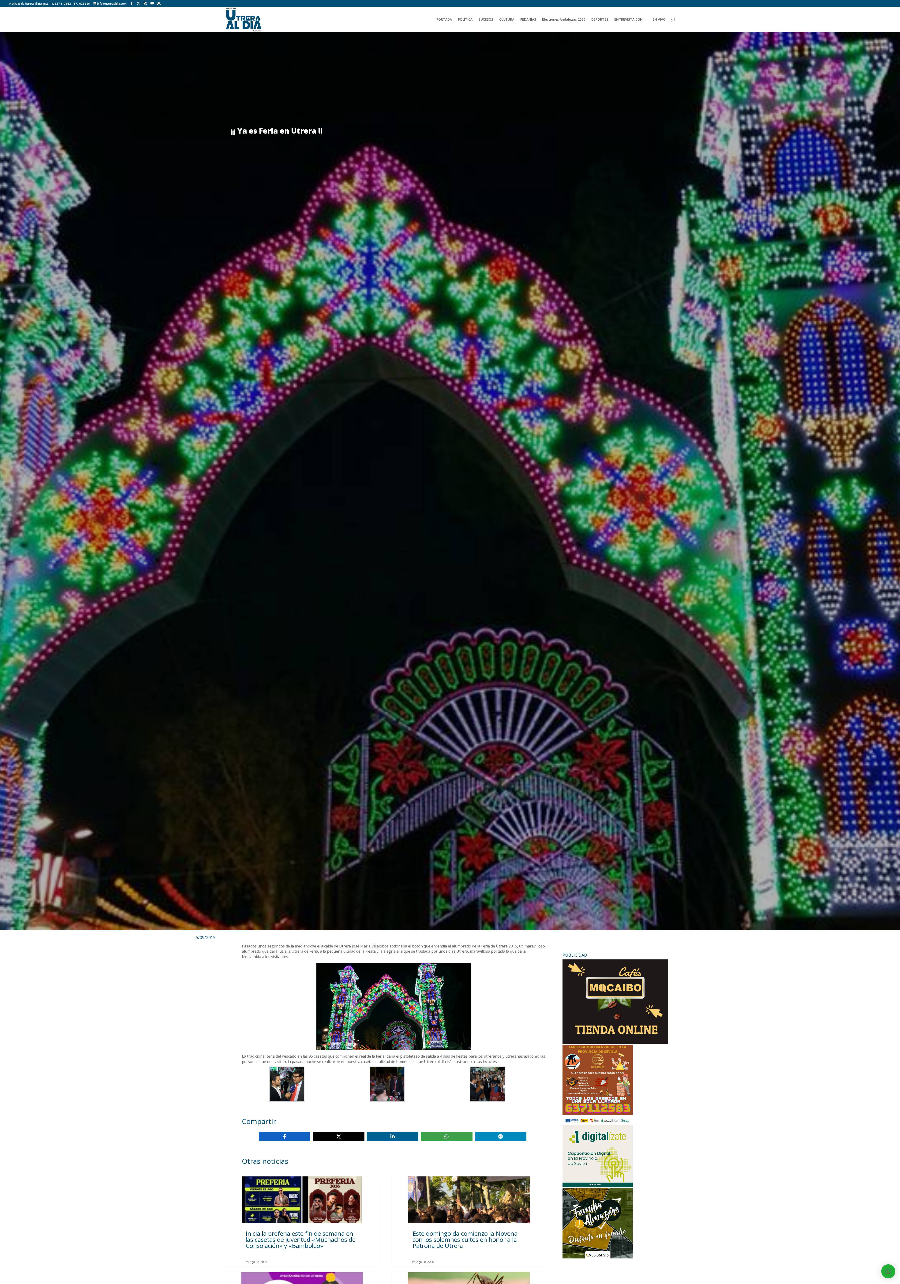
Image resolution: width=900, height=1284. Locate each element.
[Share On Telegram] (500, 1136)
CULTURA (506, 20)
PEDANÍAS (528, 20)
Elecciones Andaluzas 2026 (563, 20)
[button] (888, 1271)
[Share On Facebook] (284, 1136)
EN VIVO (659, 20)
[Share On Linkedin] (392, 1136)
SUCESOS (486, 20)
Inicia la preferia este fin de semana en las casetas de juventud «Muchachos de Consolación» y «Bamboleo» (302, 1221)
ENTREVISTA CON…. (630, 20)
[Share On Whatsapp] (446, 1136)
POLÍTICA (465, 20)
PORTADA (444, 20)
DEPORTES (599, 20)
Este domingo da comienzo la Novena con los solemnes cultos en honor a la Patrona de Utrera (469, 1221)
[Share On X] (338, 1136)
